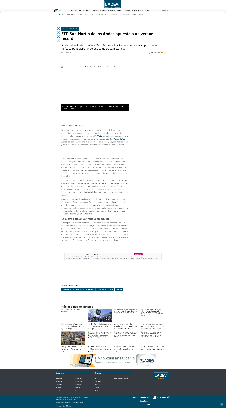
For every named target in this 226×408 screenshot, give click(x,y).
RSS (148, 405)
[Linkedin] (58, 36)
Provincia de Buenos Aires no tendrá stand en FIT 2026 (125, 348)
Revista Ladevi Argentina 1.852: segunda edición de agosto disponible (72, 326)
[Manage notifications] (221, 404)
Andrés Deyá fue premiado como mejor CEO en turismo (153, 347)
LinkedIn (97, 387)
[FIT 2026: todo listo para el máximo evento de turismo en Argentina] (100, 315)
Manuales (88, 10)
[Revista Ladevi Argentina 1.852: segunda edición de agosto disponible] (73, 315)
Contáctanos (145, 401)
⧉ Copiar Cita (138, 254)
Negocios (96, 10)
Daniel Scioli (113, 14)
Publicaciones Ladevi (121, 378)
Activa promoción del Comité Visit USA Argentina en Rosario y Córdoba (125, 326)
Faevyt (87, 14)
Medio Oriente (71, 14)
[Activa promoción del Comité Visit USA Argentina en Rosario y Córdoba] (126, 315)
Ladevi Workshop (124, 14)
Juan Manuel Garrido (75, 125)
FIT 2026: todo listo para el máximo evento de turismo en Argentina (99, 326)
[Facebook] (58, 28)
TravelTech (103, 10)
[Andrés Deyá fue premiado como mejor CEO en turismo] (153, 338)
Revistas (140, 10)
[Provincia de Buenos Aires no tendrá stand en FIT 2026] (126, 338)
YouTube (97, 391)
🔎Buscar (147, 10)
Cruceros (127, 10)
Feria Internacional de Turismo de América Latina (78, 289)
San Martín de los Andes (105, 289)
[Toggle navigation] (59, 10)
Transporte (111, 10)
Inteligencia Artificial (97, 14)
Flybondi (80, 14)
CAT (106, 14)
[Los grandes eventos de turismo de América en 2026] (73, 338)
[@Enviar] (58, 40)
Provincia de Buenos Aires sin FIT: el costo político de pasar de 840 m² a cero (152, 326)
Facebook (98, 381)
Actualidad (74, 10)
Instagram (98, 384)
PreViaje (98, 136)
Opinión (134, 10)
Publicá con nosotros (141, 397)
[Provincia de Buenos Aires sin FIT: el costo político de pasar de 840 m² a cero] (153, 315)
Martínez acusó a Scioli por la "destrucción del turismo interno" (99, 348)
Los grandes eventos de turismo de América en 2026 (71, 348)
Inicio (65, 29)
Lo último (81, 10)
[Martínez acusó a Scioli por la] (100, 338)
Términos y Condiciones (63, 406)
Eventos (134, 14)
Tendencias (120, 10)
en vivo (141, 14)
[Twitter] (58, 32)
